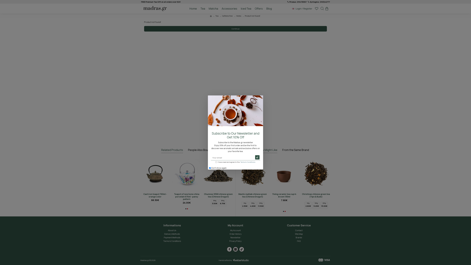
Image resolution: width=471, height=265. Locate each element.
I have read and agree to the (236, 162)
